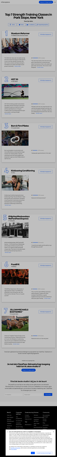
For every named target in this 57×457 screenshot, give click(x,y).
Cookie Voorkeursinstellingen (44, 453)
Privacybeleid (14, 449)
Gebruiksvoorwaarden (15, 448)
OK (33, 453)
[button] (53, 431)
